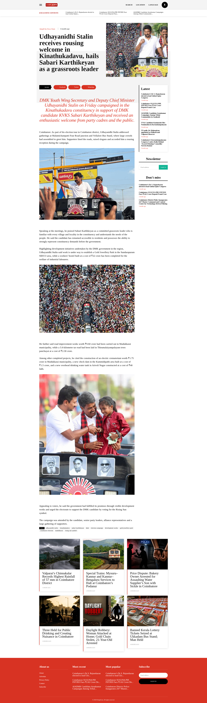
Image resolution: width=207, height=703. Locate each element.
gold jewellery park (126, 528)
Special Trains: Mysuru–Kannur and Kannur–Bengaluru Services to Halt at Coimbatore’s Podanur (102, 579)
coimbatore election (46, 530)
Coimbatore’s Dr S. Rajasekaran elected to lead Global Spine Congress (153, 96)
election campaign (97, 528)
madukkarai (59, 530)
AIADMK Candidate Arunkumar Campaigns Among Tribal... (86, 687)
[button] (129, 5)
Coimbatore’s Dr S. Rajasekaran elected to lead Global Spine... (80, 13)
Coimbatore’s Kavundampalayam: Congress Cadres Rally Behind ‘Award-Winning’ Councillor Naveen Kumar (153, 143)
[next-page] (167, 13)
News (110, 72)
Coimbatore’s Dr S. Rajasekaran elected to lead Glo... (86, 674)
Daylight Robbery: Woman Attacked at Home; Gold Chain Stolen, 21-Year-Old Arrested (99, 636)
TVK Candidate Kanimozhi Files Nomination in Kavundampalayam (153, 124)
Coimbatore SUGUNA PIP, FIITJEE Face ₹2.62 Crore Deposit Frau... (113, 13)
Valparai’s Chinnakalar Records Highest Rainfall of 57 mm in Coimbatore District (58, 578)
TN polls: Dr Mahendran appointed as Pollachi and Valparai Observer (150, 132)
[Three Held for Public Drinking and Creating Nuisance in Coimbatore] (59, 611)
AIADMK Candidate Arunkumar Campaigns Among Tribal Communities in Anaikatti (153, 115)
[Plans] (165, 5)
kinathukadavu (65, 528)
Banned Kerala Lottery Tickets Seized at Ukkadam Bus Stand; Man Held (145, 634)
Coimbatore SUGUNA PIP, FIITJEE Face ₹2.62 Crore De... (86, 681)
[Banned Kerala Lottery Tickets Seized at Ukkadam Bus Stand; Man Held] (147, 611)
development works (111, 528)
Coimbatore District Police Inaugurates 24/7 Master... (117, 687)
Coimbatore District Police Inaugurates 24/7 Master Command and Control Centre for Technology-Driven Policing (153, 202)
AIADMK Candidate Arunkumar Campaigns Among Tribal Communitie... (148, 13)
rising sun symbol (71, 530)
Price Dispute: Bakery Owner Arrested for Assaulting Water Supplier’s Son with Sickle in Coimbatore (144, 579)
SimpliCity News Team (47, 29)
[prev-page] (63, 13)
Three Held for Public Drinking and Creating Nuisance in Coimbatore (58, 633)
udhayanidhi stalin (52, 528)
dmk (87, 528)
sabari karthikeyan (78, 528)
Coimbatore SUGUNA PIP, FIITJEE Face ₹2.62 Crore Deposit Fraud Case (151, 105)
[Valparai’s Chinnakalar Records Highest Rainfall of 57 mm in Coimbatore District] (59, 554)
